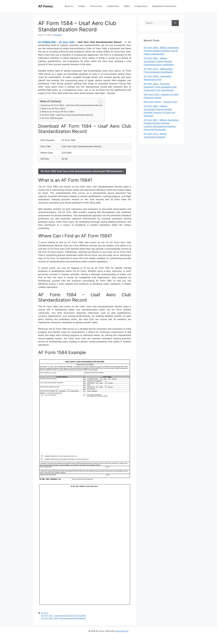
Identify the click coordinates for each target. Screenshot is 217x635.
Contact (81, 6)
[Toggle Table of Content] (99, 101)
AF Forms (45, 6)
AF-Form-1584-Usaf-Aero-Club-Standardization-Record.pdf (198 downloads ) (82, 171)
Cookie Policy (113, 6)
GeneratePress (121, 631)
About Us (69, 6)
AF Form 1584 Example (52, 118)
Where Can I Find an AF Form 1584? (58, 111)
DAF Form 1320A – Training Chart (160, 102)
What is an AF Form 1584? (54, 108)
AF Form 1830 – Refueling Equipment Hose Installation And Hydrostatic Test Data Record (160, 87)
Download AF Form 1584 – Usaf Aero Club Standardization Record (71, 105)
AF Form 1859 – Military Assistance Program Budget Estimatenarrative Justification (159, 61)
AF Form (44, 613)
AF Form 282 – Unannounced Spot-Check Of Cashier (63, 615)
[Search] (175, 23)
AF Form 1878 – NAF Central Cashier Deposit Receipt (63, 618)
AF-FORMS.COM (47, 42)
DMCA (127, 6)
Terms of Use (96, 6)
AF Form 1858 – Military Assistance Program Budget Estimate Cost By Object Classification (161, 50)
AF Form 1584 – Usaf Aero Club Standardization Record (67, 115)
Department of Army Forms (164, 6)
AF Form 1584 (66, 42)
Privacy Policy (141, 6)
